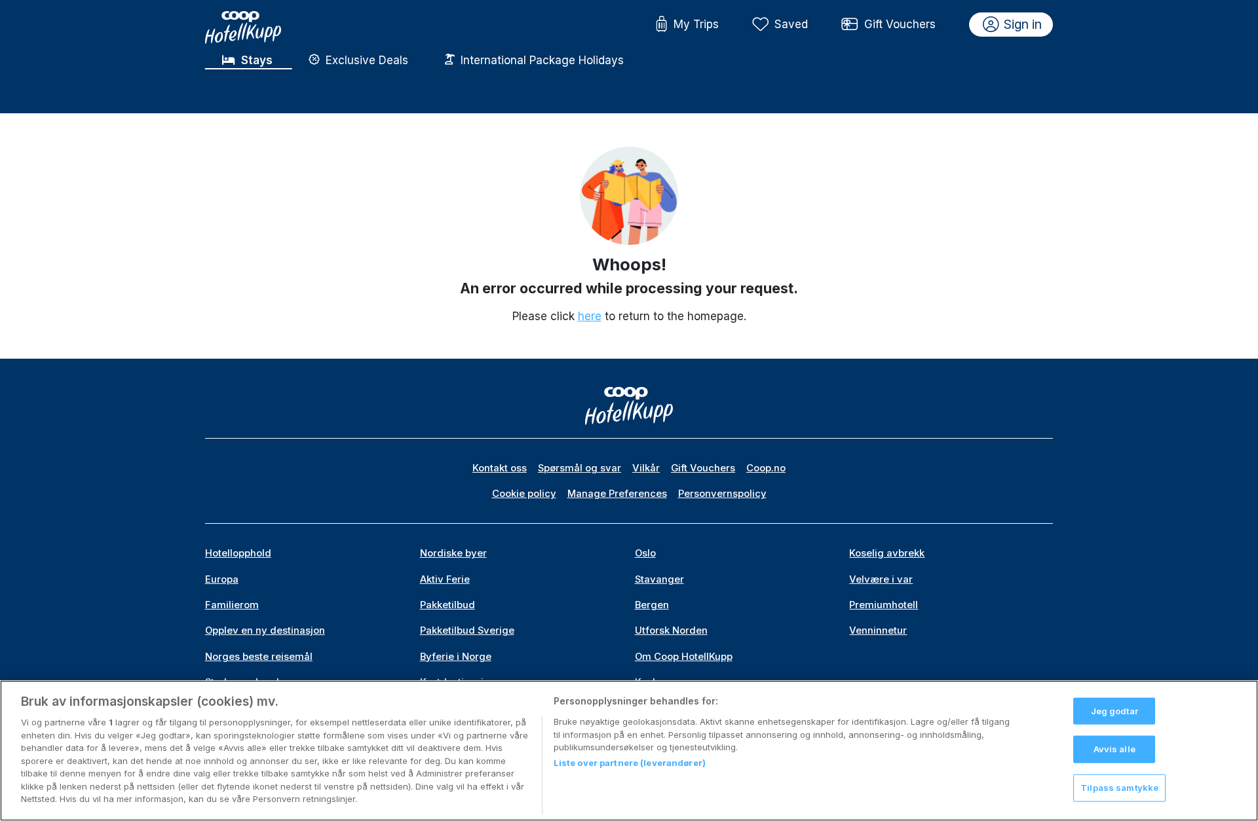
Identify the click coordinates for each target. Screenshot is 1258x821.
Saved (791, 24)
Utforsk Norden (671, 630)
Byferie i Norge (455, 657)
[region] (629, 750)
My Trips (696, 24)
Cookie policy (524, 494)
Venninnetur (878, 630)
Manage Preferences (617, 494)
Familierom (232, 605)
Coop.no (766, 468)
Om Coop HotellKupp (684, 657)
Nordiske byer (453, 553)
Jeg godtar (1114, 710)
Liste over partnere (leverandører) (630, 763)
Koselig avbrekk (886, 553)
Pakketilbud (447, 605)
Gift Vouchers (900, 24)
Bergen (652, 605)
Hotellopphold (238, 553)
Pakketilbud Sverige (467, 630)
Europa (221, 579)
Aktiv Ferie (445, 579)
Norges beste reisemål (259, 657)
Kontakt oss (499, 468)
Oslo (645, 553)
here (589, 316)
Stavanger (659, 579)
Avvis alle (1114, 749)
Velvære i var (881, 579)
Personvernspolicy (722, 494)
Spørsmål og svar (579, 468)
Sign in (1023, 24)
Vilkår (646, 468)
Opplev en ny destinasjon (265, 630)
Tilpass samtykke (1119, 787)
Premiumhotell (883, 605)
